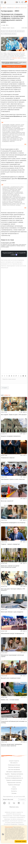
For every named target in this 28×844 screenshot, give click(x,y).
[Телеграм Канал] (18, 803)
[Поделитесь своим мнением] (14, 380)
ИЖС (15, 33)
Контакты (14, 791)
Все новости (14, 762)
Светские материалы (14, 769)
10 (20, 433)
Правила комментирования (14, 780)
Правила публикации (14, 784)
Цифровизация (20, 31)
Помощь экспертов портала (14, 66)
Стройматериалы (7, 33)
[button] (2, 2)
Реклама (14, 793)
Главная (3, 7)
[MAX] (4, 803)
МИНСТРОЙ (5, 31)
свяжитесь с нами (16, 58)
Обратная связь (14, 807)
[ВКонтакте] (14, 803)
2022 (22, 7)
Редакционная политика (14, 782)
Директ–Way (17, 7)
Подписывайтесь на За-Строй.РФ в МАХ (14, 254)
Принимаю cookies (20, 841)
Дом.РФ (12, 31)
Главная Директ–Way (10, 7)
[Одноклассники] (9, 803)
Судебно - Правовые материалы (14, 774)
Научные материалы (14, 767)
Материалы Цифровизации (14, 771)
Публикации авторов (14, 765)
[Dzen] (23, 803)
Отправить (5, 387)
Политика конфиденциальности (14, 778)
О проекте (14, 789)
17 (19, 412)
